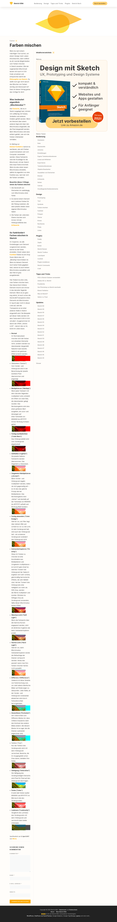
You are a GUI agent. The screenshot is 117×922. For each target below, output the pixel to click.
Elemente (15, 109)
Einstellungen (42, 153)
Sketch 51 (41, 335)
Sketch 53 (41, 329)
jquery (78, 916)
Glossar (38, 363)
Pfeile (39, 227)
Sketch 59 (41, 309)
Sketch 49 (41, 342)
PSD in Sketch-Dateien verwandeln (49, 277)
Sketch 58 (41, 312)
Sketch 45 (41, 355)
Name (12, 875)
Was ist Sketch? (43, 294)
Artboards (15, 225)
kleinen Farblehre (16, 147)
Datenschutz (73, 909)
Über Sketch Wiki (61, 911)
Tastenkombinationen (45, 166)
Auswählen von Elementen (46, 172)
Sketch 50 (41, 338)
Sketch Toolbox (43, 252)
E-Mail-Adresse (16, 883)
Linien (39, 230)
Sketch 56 (41, 319)
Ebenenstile (41, 146)
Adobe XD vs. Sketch (44, 281)
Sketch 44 (41, 358)
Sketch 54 (41, 325)
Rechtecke (41, 224)
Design (46, 3)
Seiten (40, 182)
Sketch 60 (41, 306)
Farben (12, 41)
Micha (15, 839)
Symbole (40, 204)
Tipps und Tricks (57, 3)
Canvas (40, 185)
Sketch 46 (41, 351)
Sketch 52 (41, 332)
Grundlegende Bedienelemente (48, 189)
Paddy (40, 239)
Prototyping (41, 198)
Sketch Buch (76, 3)
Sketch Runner (42, 249)
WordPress (30, 916)
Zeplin (40, 242)
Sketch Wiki (18, 3)
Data (39, 143)
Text (39, 201)
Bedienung (38, 3)
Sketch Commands (44, 265)
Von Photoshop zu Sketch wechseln (49, 287)
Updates (39, 302)
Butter (40, 246)
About (52, 911)
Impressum (62, 909)
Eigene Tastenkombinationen (47, 156)
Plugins (67, 3)
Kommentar (14, 853)
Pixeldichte (41, 284)
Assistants (41, 140)
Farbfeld (13, 255)
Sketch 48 (41, 345)
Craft (39, 268)
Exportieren (41, 163)
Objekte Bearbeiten (44, 169)
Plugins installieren (44, 262)
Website (12, 892)
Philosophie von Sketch (18, 79)
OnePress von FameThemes (43, 916)
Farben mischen (43, 207)
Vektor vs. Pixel (43, 297)
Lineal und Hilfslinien (44, 159)
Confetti (40, 259)
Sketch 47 (41, 348)
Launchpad (41, 255)
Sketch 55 (41, 322)
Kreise (40, 220)
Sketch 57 (41, 316)
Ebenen (40, 176)
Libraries (40, 150)
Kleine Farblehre (43, 290)
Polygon (40, 214)
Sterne (40, 217)
